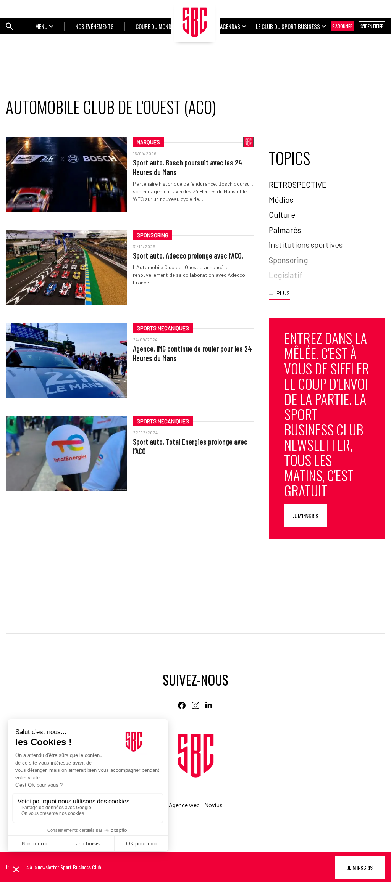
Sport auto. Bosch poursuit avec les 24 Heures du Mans (187, 167)
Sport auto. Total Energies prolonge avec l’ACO (190, 446)
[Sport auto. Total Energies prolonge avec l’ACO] (66, 453)
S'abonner (342, 26)
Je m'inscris (305, 515)
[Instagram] (195, 705)
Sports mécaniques (163, 328)
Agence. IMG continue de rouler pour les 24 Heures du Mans (192, 353)
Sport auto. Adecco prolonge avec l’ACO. (188, 255)
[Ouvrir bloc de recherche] (9, 26)
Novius (213, 804)
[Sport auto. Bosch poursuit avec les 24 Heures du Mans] (66, 174)
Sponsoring (152, 235)
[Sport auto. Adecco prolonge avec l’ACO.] (66, 267)
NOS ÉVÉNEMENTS (94, 26)
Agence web (184, 804)
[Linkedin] (209, 705)
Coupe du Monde (155, 26)
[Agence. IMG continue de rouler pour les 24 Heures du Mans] (66, 360)
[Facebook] (182, 705)
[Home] (195, 755)
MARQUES (148, 142)
